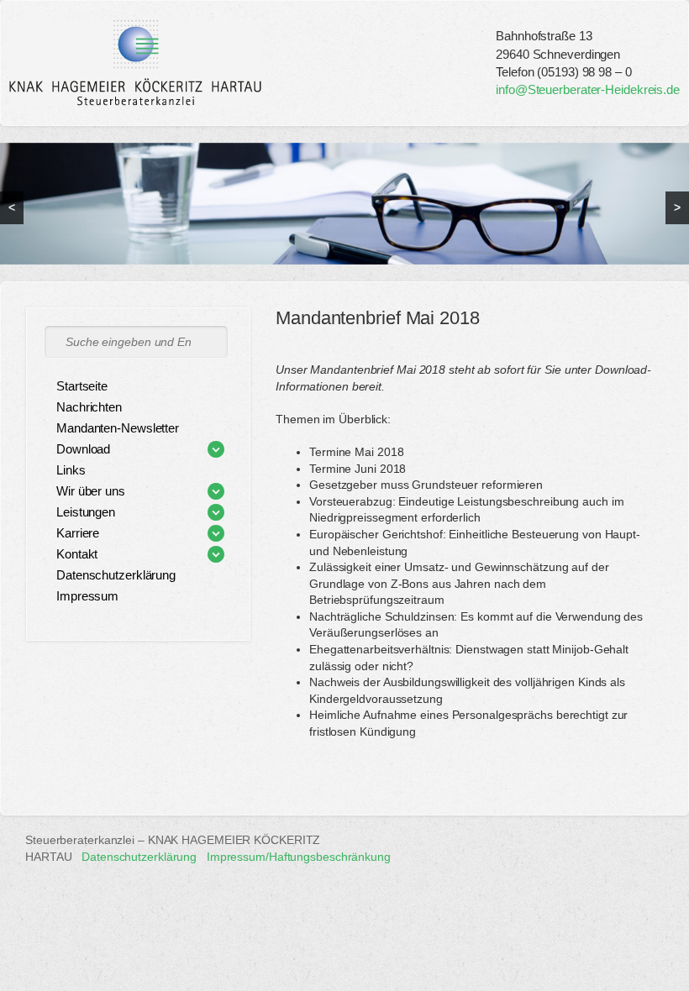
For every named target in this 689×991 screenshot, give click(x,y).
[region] (344, 204)
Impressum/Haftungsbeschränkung (299, 856)
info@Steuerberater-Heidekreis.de (588, 89)
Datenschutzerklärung (139, 856)
